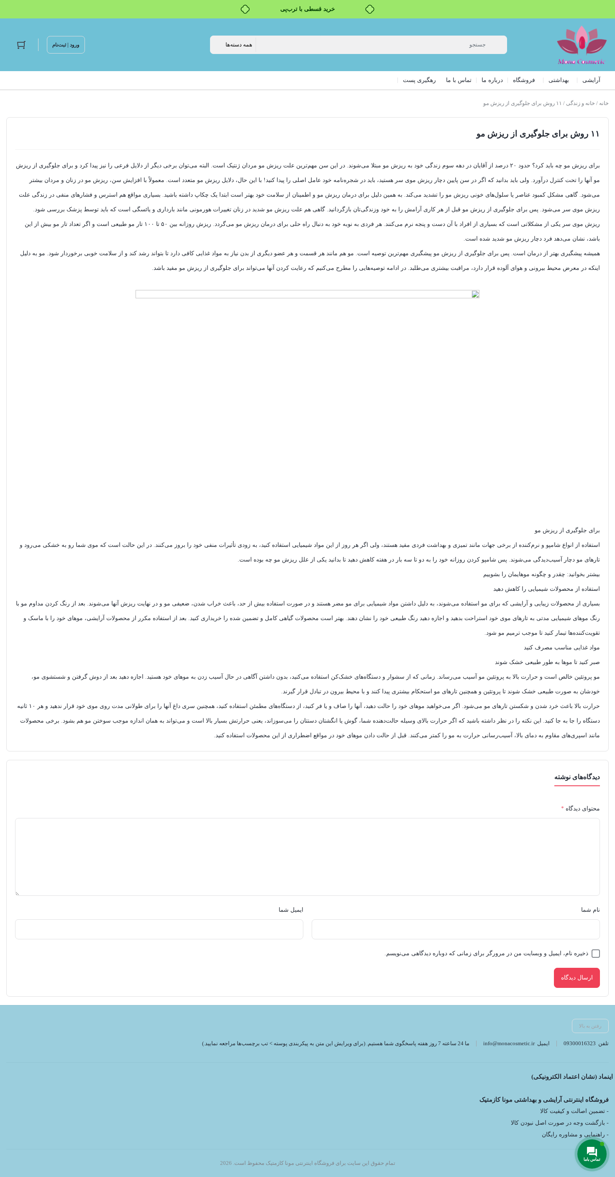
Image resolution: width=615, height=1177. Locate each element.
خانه (604, 103)
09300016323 (580, 1043)
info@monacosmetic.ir (509, 1043)
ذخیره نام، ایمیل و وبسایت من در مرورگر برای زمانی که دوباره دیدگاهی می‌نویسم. (486, 953)
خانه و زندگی (580, 103)
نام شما (590, 910)
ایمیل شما (291, 910)
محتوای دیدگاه (580, 808)
